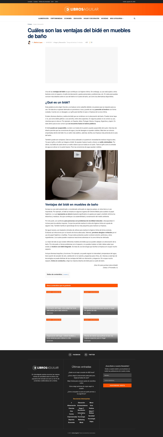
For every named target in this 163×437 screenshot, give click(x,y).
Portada (30, 24)
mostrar (66, 274)
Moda (81, 422)
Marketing (81, 420)
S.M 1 (52, 1)
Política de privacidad (44, 1)
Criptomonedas (56, 18)
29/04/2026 (88, 340)
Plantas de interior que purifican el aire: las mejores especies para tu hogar (98, 337)
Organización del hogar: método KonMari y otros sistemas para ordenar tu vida (61, 337)
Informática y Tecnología (81, 415)
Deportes (71, 420)
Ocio (91, 405)
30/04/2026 (50, 340)
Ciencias (71, 408)
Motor (91, 403)
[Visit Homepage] (81, 9)
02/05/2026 (50, 313)
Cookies (35, 1)
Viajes (91, 421)
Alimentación (43, 18)
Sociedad (104, 18)
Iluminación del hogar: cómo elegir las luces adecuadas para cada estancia (61, 309)
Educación (78, 18)
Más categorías (116, 18)
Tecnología (91, 419)
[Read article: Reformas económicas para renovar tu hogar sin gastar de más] (100, 302)
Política (91, 408)
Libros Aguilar (75, 433)
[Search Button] (134, 18)
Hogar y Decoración (91, 18)
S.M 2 (56, 1)
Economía (68, 18)
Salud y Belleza (91, 412)
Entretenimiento (82, 405)
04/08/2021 (49, 42)
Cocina (71, 414)
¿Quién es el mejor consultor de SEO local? (81, 372)
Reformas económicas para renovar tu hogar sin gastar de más (99, 309)
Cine (71, 411)
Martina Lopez (38, 42)
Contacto (30, 1)
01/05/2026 (88, 313)
